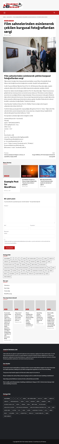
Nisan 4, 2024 (25, 186)
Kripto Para (34, 264)
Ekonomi (33, 261)
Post (19, 270)
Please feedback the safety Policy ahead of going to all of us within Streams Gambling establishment (29, 319)
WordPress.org (8, 293)
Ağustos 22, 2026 (8, 340)
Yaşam (46, 273)
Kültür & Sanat (42, 264)
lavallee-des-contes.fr (9, 267)
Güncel (17, 264)
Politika (14, 270)
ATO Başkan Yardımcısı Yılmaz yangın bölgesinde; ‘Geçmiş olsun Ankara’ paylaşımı (29, 182)
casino (45, 258)
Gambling (43, 261)
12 (17, 258)
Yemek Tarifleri (7, 276)
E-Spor (27, 261)
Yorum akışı (7, 291)
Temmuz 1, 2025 (7, 190)
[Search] (54, 12)
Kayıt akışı (6, 288)
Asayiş (24, 258)
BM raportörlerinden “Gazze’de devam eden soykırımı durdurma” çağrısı (46, 182)
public (23, 270)
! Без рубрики (7, 258)
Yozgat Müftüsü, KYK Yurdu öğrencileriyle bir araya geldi (43, 154)
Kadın (28, 264)
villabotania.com (39, 273)
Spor (17, 273)
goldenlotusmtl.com (9, 264)
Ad (5, 225)
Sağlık (51, 270)
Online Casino (7, 270)
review (28, 270)
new (49, 267)
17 (20, 258)
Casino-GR (51, 258)
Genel (49, 261)
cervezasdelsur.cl (14, 261)
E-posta (32, 225)
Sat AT (46, 270)
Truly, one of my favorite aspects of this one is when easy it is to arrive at (21, 372)
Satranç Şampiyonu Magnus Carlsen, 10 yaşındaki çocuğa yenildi (14, 154)
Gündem (6, 20)
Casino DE (6, 261)
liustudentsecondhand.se (22, 267)
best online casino (32, 258)
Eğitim (38, 261)
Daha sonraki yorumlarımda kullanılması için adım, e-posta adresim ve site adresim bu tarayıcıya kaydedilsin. (27, 242)
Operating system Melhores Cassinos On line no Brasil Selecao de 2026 (40, 317)
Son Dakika (11, 20)
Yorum (6, 205)
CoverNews (36, 441)
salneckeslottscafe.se (37, 270)
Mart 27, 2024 (8, 35)
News (53, 267)
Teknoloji (31, 273)
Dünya (22, 261)
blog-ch (40, 258)
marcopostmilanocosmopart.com (38, 267)
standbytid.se (23, 273)
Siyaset (5, 273)
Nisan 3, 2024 (43, 186)
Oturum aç (6, 285)
